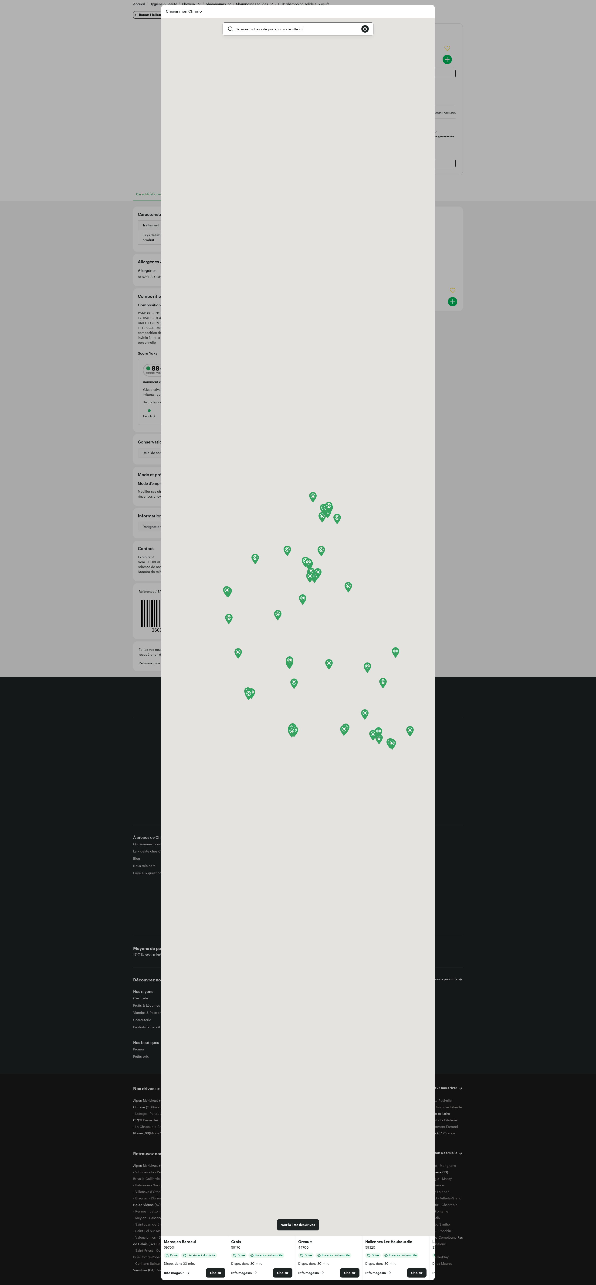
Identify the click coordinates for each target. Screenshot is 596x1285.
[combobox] (297, 29)
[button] (229, 619)
